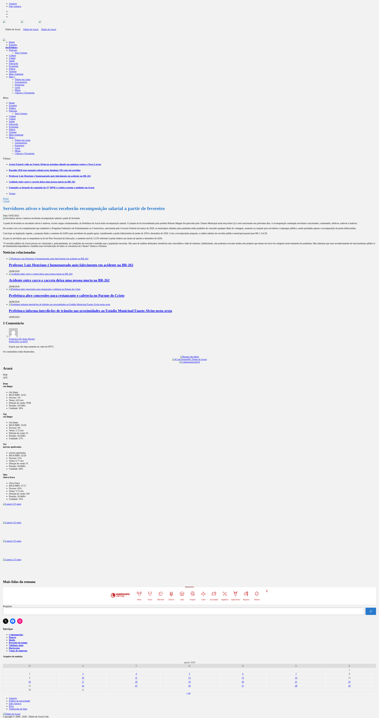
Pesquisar (7, 606)
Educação (13, 63)
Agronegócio (21, 82)
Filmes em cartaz (22, 79)
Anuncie (13, 3)
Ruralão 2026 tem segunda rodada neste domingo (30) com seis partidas (45, 170)
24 (83, 686)
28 (296, 686)
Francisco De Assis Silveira (22, 339)
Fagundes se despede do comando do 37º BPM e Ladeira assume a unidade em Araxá (51, 187)
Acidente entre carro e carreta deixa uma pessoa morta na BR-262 (42, 182)
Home (6, 198)
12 (189, 678)
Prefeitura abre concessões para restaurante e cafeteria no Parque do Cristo (66, 295)
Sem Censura (21, 53)
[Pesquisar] (371, 611)
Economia (13, 66)
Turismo (13, 71)
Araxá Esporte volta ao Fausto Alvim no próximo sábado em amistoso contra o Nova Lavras (55, 164)
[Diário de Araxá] (38, 29)
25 (136, 686)
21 (296, 682)
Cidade (12, 58)
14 (296, 678)
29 (349, 686)
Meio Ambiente (16, 74)
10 (83, 678)
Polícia (12, 69)
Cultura (12, 55)
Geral (17, 87)
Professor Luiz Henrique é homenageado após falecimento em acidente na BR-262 (50, 176)
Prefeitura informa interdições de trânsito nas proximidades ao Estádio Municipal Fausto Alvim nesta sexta (90, 311)
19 (189, 682)
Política (12, 47)
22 (349, 682)
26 (189, 686)
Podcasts (13, 50)
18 (136, 682)
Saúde (12, 61)
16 (29, 682)
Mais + (12, 77)
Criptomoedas (16, 634)
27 (243, 686)
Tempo (12, 193)
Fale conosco (15, 6)
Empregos (19, 85)
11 (136, 678)
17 (83, 682)
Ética (11, 706)
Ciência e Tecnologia (24, 93)
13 (243, 678)
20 (243, 682)
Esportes (13, 45)
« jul (188, 693)
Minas (18, 90)
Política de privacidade (19, 701)
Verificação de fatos (18, 709)
